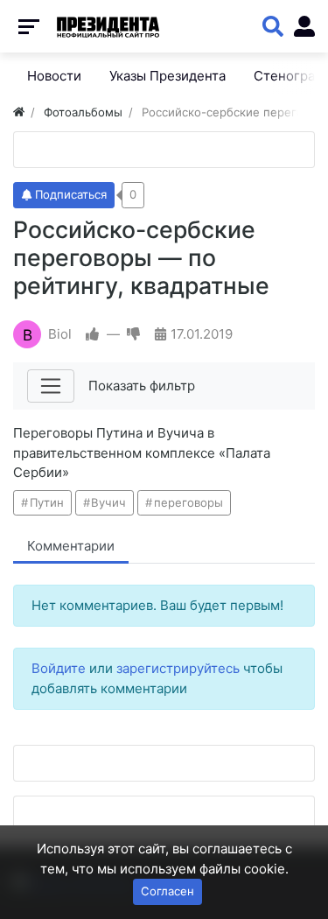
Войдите (58, 668)
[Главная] (18, 112)
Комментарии (71, 545)
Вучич (108, 502)
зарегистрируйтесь (178, 668)
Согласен (167, 891)
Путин (47, 502)
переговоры (188, 502)
